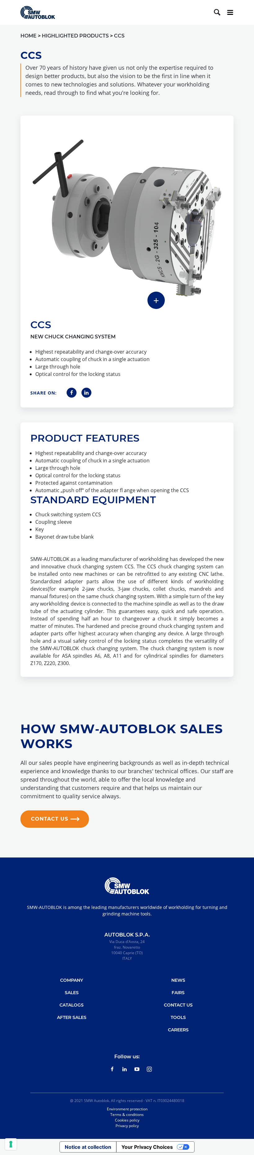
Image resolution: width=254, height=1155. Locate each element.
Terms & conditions (127, 1114)
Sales (72, 992)
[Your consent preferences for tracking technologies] (11, 1144)
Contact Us (178, 1005)
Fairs (178, 992)
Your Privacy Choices (147, 1147)
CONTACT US (49, 819)
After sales (71, 1017)
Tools (178, 1017)
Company (71, 980)
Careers (178, 1030)
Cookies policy (127, 1120)
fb (112, 1069)
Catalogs (71, 1005)
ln (124, 1069)
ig (149, 1069)
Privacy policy (127, 1125)
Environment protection (127, 1109)
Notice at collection (88, 1147)
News (178, 980)
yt (137, 1069)
